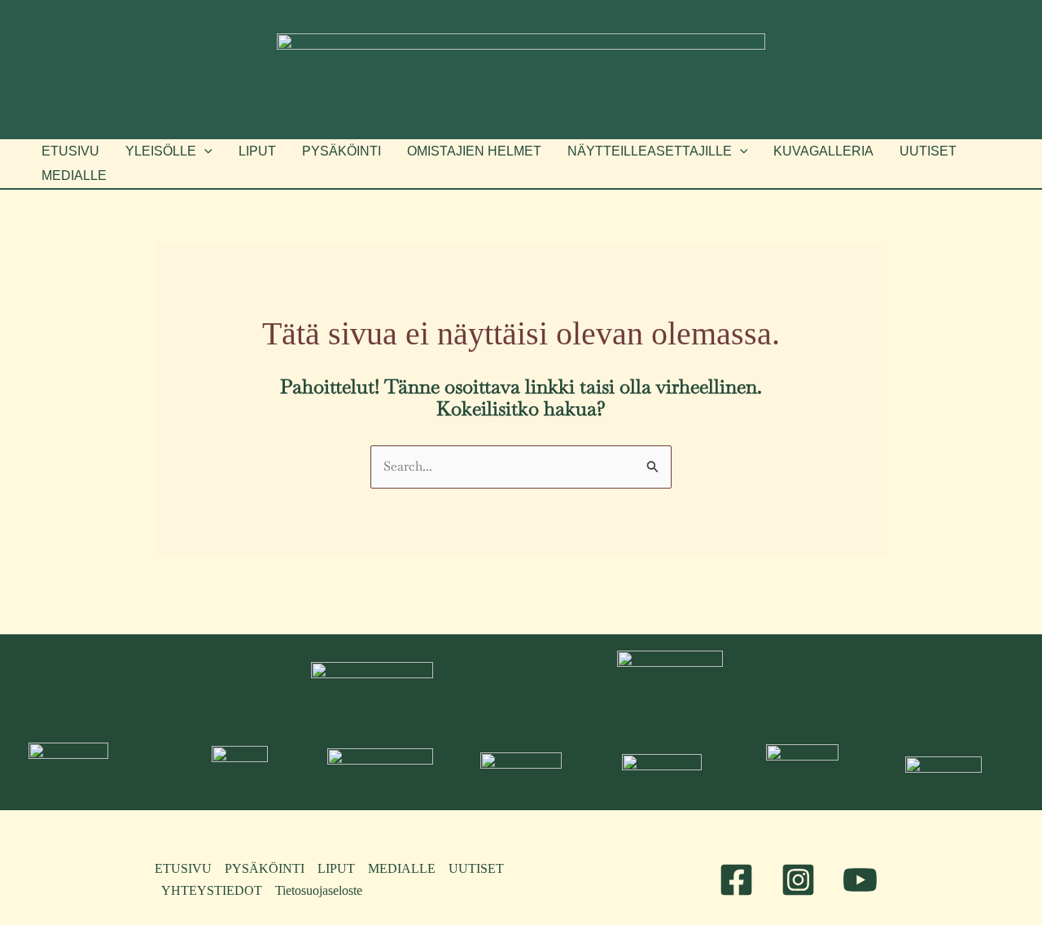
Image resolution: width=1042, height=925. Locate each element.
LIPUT (336, 868)
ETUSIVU (183, 868)
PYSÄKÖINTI (264, 868)
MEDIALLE (402, 868)
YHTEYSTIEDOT (211, 890)
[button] (168, 151)
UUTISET (476, 868)
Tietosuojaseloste (318, 890)
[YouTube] (860, 880)
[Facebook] (736, 880)
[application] (204, 151)
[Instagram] (798, 880)
